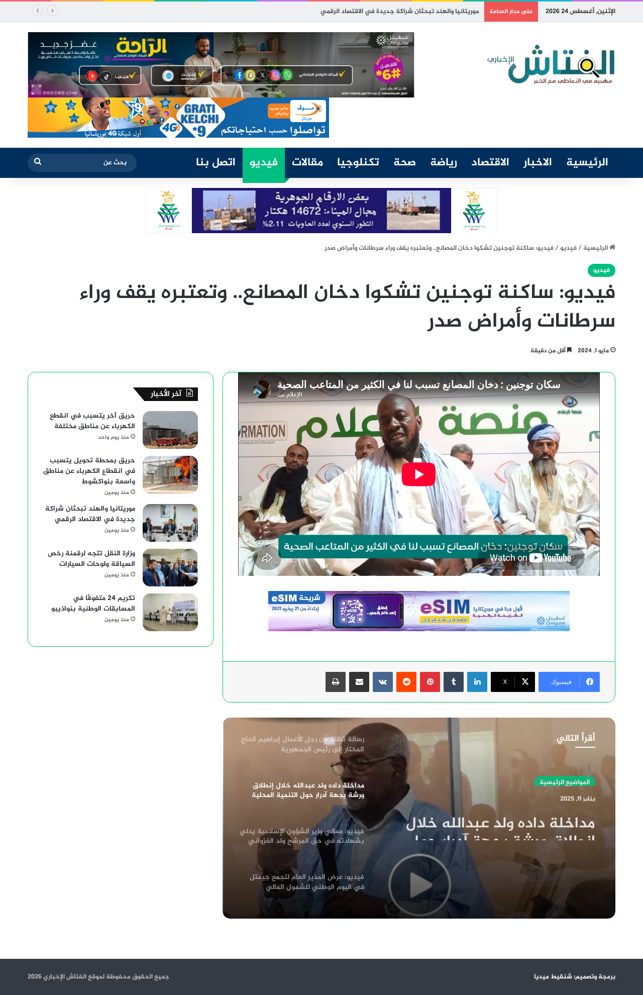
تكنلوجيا (358, 163)
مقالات (307, 163)
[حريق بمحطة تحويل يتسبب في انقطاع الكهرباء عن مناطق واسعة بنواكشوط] (170, 474)
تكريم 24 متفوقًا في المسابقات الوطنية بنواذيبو (93, 603)
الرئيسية (587, 163)
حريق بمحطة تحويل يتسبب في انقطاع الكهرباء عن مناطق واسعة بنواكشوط (89, 471)
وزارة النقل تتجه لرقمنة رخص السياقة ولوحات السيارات (91, 559)
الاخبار (537, 163)
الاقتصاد (490, 163)
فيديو (264, 163)
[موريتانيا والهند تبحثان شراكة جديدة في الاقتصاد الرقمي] (170, 523)
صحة (404, 163)
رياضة (443, 163)
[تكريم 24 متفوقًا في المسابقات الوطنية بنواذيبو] (170, 612)
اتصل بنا (216, 163)
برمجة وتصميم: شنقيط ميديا (574, 976)
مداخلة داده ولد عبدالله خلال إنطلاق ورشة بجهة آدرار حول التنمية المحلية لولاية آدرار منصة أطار (490, 822)
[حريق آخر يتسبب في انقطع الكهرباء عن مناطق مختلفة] (170, 430)
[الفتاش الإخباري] (550, 64)
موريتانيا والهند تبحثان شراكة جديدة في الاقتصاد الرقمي (399, 11)
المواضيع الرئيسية (565, 779)
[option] (419, 818)
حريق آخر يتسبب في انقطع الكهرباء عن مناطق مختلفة (92, 421)
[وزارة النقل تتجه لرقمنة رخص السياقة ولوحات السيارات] (170, 567)
